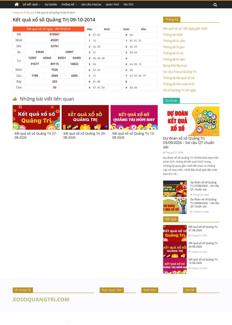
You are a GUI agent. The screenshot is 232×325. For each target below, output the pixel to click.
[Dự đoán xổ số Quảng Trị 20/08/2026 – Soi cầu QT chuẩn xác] (175, 200)
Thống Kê (67, 4)
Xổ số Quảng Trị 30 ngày (179, 90)
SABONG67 (7, 318)
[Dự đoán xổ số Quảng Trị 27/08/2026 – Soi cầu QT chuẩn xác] (175, 183)
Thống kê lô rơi (173, 53)
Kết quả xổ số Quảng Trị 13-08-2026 (133, 135)
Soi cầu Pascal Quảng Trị (179, 72)
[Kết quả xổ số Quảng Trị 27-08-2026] (36, 107)
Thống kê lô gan (174, 47)
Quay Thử (112, 4)
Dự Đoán (51, 4)
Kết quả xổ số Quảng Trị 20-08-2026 (84, 135)
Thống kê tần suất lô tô (178, 84)
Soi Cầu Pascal (91, 4)
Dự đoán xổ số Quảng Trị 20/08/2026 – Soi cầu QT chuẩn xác (204, 203)
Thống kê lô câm (174, 41)
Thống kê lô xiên (174, 59)
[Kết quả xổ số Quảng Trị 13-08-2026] (134, 107)
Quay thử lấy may (175, 66)
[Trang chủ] (17, 4)
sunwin (41, 322)
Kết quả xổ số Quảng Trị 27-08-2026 (35, 135)
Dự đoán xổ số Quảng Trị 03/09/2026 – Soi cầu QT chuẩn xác (188, 142)
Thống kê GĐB (173, 35)
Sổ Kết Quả (30, 4)
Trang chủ (18, 12)
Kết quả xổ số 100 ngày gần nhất (185, 28)
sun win (23, 318)
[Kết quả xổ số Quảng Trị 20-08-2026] (85, 107)
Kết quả (30, 12)
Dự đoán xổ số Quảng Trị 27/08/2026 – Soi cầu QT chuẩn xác (204, 186)
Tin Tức (128, 4)
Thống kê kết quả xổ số (178, 78)
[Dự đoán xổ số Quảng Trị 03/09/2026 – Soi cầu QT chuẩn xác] (191, 109)
